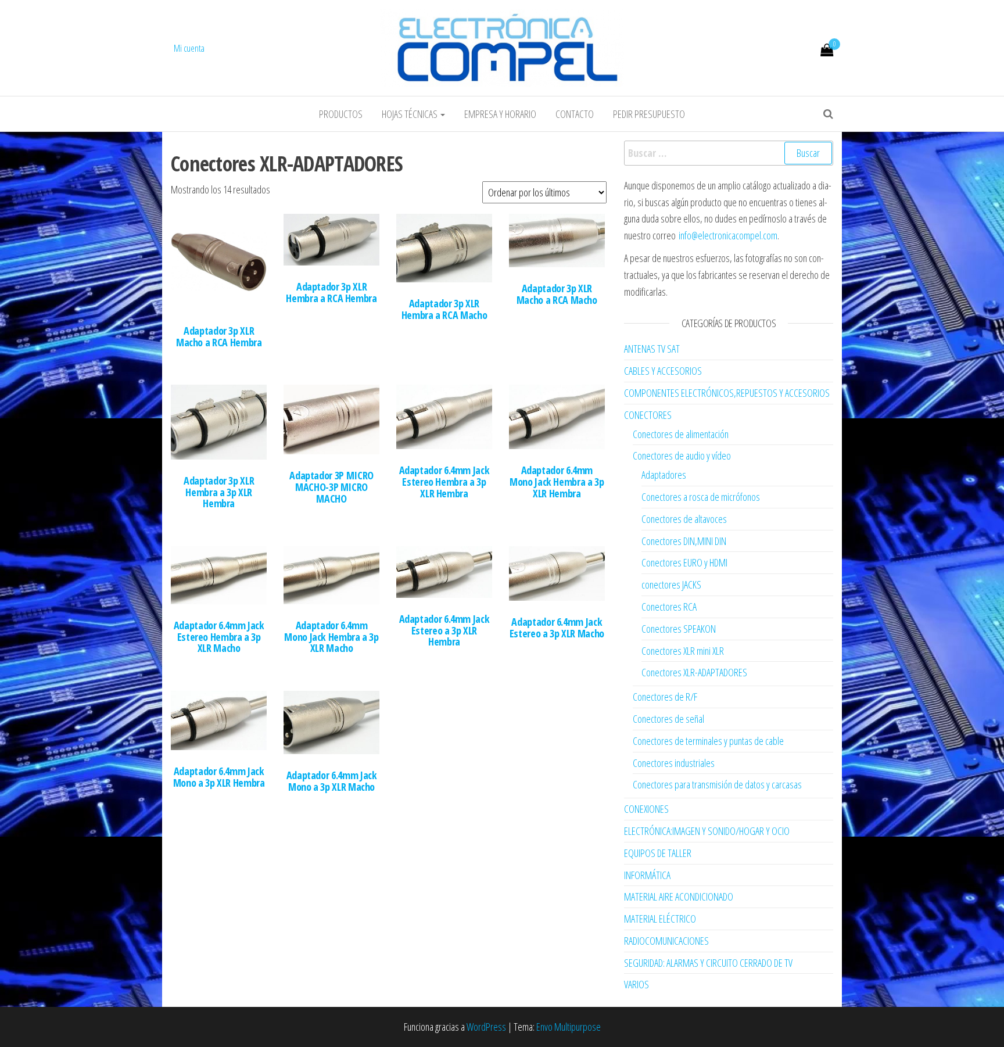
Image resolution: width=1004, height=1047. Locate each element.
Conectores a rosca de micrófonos (700, 497)
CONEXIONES (646, 809)
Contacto (574, 114)
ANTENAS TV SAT (652, 349)
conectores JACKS (671, 584)
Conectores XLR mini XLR (682, 651)
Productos (341, 114)
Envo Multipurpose (568, 1027)
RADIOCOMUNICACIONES (666, 941)
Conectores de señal (668, 719)
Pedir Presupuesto (649, 114)
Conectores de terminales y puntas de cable (708, 741)
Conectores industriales (674, 763)
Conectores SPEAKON (678, 629)
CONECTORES (648, 415)
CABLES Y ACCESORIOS (663, 371)
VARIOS (636, 984)
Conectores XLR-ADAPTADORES (694, 672)
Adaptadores (663, 475)
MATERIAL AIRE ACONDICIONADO (678, 896)
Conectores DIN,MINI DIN (683, 541)
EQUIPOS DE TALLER (657, 853)
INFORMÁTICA (647, 875)
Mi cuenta (189, 48)
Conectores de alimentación (681, 434)
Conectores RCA (669, 607)
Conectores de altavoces (684, 519)
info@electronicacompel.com (728, 235)
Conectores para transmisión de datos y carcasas (717, 784)
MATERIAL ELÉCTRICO (660, 919)
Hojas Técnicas (410, 114)
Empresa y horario (500, 114)
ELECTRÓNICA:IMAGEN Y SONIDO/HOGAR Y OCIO (707, 831)
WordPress (486, 1027)
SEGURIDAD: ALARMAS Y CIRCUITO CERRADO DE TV (708, 963)
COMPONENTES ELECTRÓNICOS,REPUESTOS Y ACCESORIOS (727, 393)
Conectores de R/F (665, 697)
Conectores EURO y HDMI (684, 562)
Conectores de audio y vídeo (682, 455)
